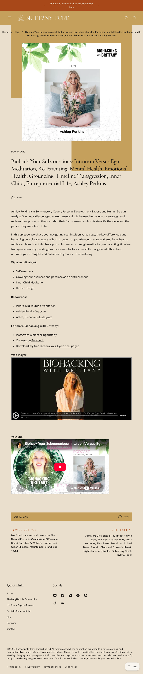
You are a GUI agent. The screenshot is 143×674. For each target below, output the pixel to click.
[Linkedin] (62, 603)
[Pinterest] (85, 595)
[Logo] (43, 17)
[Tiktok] (55, 603)
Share (19, 197)
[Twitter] (70, 595)
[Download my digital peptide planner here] (71, 5)
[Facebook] (62, 595)
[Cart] (134, 17)
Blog (17, 32)
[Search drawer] (126, 17)
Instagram (45, 317)
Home (5, 32)
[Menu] (9, 17)
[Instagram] (55, 595)
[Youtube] (78, 595)
